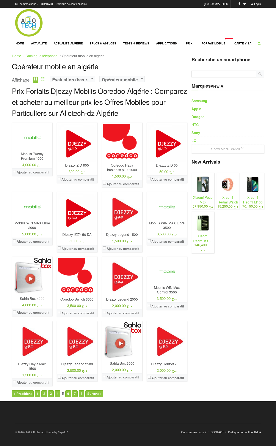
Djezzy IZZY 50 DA (77, 234)
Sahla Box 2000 (122, 363)
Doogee (197, 116)
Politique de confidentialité (71, 4)
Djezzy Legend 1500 (122, 234)
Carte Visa (242, 43)
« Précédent (23, 393)
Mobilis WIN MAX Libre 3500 (167, 225)
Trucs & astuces (103, 43)
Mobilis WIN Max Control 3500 (167, 290)
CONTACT (47, 4)
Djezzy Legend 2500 (77, 363)
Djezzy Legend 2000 (122, 299)
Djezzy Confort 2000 (166, 363)
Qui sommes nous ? (26, 4)
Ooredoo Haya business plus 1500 (122, 167)
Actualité (39, 43)
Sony (195, 132)
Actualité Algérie (68, 43)
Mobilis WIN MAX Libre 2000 (32, 225)
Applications (166, 43)
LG (193, 140)
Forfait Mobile (216, 41)
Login (257, 4)
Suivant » (94, 393)
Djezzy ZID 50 (167, 165)
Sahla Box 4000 (32, 298)
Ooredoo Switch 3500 (77, 299)
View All (218, 86)
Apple (196, 108)
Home (20, 43)
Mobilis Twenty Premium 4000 (32, 156)
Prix (189, 43)
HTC (195, 124)
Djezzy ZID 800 (77, 165)
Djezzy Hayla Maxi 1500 (32, 366)
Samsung (199, 100)
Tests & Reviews (136, 43)
